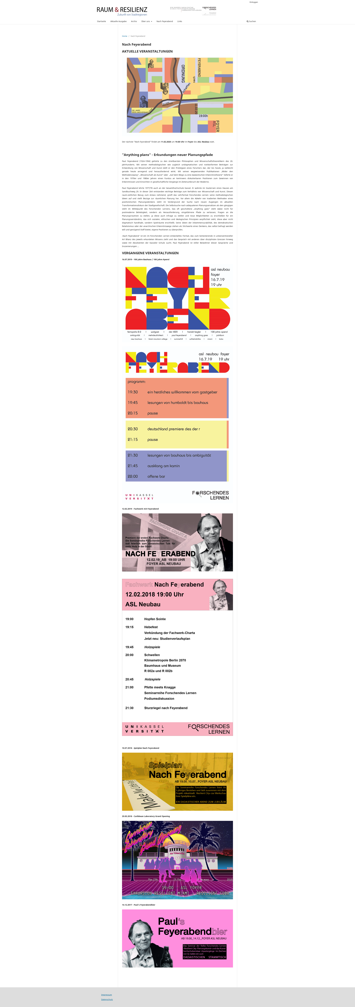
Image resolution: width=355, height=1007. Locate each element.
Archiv (134, 21)
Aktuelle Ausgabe (118, 21)
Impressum (106, 994)
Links (179, 21)
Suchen (252, 21)
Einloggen (254, 2)
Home (124, 36)
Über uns (145, 21)
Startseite (101, 21)
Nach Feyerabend (165, 21)
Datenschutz (107, 999)
